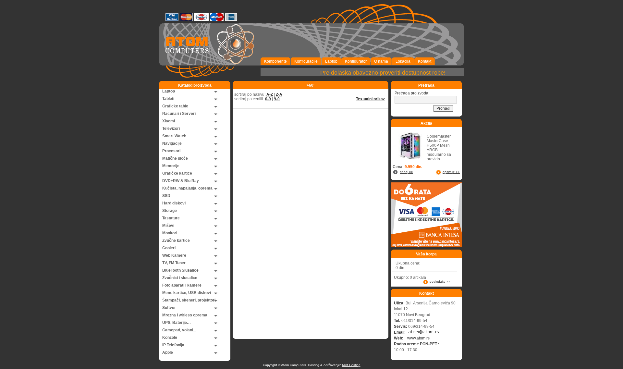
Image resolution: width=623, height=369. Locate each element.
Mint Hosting (351, 365)
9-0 (277, 99)
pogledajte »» (440, 281)
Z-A (279, 94)
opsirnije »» (451, 172)
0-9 (268, 99)
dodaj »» (406, 172)
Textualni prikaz (370, 99)
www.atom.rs (418, 338)
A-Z (269, 94)
